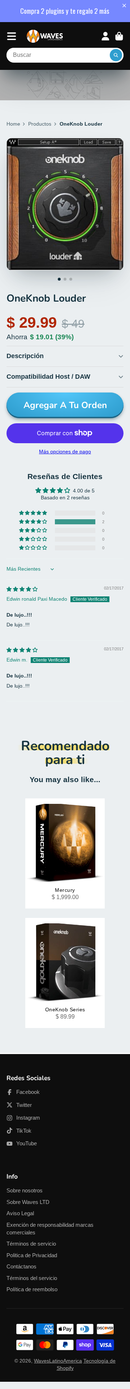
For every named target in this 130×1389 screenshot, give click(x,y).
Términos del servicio (31, 1278)
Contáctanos (21, 1266)
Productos (39, 124)
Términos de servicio (31, 1244)
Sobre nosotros (24, 1190)
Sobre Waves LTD (27, 1202)
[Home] (45, 36)
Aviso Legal (20, 1213)
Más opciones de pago (65, 451)
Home (13, 124)
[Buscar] (116, 55)
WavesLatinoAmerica (58, 1361)
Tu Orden (119, 36)
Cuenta (105, 36)
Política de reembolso (31, 1289)
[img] (22, 589)
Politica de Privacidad (31, 1255)
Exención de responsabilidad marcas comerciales (50, 1229)
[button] (125, 5)
